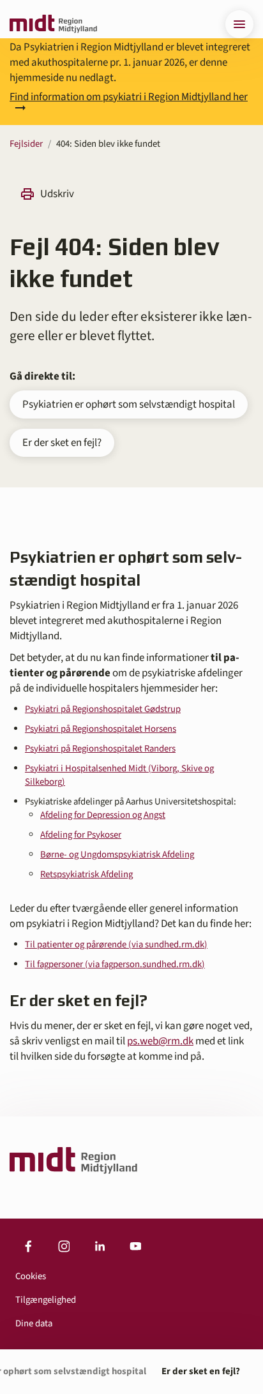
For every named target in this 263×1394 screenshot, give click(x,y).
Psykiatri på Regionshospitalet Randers (100, 748)
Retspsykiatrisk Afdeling (86, 874)
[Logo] (53, 24)
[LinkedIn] (99, 1246)
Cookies (30, 1276)
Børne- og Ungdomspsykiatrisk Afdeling (117, 854)
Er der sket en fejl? (61, 442)
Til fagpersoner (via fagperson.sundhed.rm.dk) (115, 964)
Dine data (33, 1323)
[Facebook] (28, 1246)
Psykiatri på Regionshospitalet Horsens (100, 729)
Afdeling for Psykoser (80, 835)
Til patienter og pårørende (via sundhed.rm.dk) (116, 944)
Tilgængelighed (45, 1300)
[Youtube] (135, 1246)
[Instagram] (64, 1246)
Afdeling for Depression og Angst (102, 815)
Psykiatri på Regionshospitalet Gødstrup (103, 709)
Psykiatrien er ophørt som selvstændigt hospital (128, 404)
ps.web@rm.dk (160, 1041)
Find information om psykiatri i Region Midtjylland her (129, 98)
